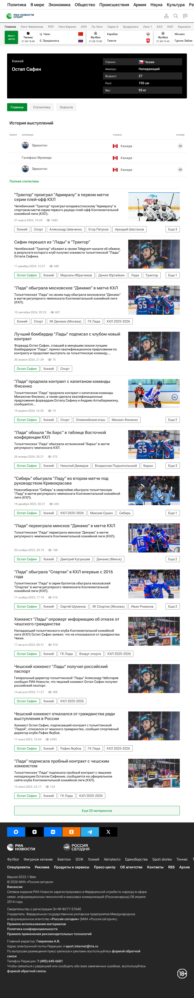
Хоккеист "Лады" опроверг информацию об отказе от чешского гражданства (66, 621)
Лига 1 (147, 26)
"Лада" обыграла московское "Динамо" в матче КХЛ (66, 288)
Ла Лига (97, 26)
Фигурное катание (38, 859)
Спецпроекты (18, 867)
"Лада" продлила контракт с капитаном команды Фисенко (62, 384)
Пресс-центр (104, 867)
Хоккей (17, 61)
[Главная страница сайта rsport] (30, 16)
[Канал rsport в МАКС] (16, 832)
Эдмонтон (39, 145)
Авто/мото (112, 859)
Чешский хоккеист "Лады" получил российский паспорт (61, 669)
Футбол (13, 859)
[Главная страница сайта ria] (7, 16)
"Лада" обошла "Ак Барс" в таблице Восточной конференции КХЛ (60, 435)
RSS (171, 867)
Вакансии (14, 887)
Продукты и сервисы (71, 867)
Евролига (184, 26)
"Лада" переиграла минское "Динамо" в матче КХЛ (64, 525)
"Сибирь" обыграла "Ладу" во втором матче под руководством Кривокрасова (61, 481)
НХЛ (170, 26)
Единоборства (136, 859)
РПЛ (51, 26)
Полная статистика (24, 181)
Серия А (112, 26)
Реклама (42, 867)
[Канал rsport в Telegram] (90, 832)
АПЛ (84, 26)
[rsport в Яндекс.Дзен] (35, 832)
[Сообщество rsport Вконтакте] (53, 832)
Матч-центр (11, 37)
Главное (10, 26)
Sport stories (162, 859)
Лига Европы (67, 26)
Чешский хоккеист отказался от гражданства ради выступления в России (64, 716)
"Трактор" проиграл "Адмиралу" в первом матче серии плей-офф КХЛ (61, 197)
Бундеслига (130, 26)
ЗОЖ (79, 859)
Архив (184, 867)
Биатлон (64, 859)
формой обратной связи (26, 971)
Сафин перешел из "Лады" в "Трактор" (52, 242)
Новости (66, 107)
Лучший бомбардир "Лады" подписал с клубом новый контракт (67, 336)
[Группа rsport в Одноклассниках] (71, 832)
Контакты (155, 867)
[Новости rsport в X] (108, 832)
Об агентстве (131, 867)
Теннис (182, 859)
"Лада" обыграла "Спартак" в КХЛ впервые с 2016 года (63, 574)
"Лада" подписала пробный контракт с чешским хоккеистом (61, 763)
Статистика (41, 107)
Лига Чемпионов (32, 26)
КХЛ (160, 26)
